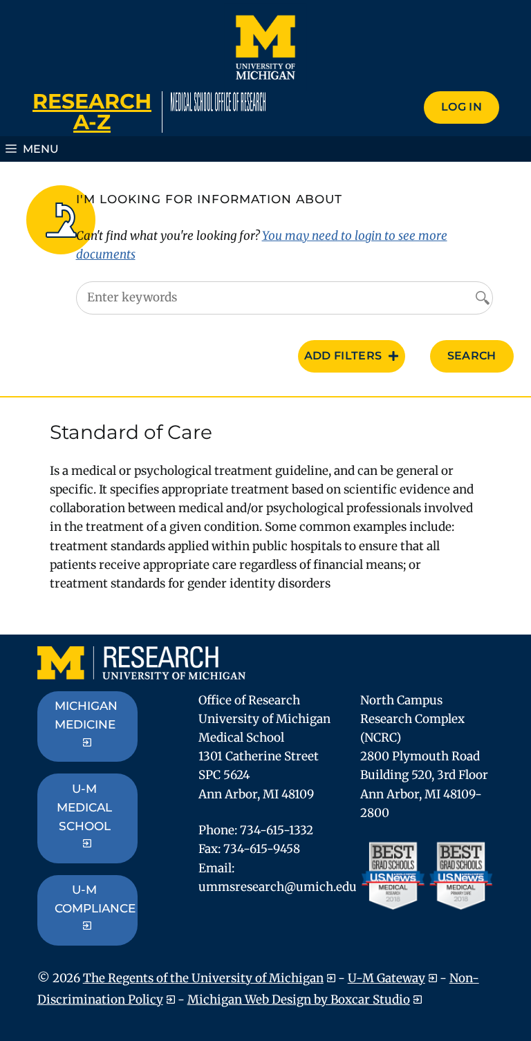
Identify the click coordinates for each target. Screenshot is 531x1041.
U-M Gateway (386, 978)
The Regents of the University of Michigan (203, 978)
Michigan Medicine (86, 715)
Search (471, 355)
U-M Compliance (95, 899)
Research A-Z (91, 111)
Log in (461, 106)
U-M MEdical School (84, 807)
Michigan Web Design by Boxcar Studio (298, 999)
